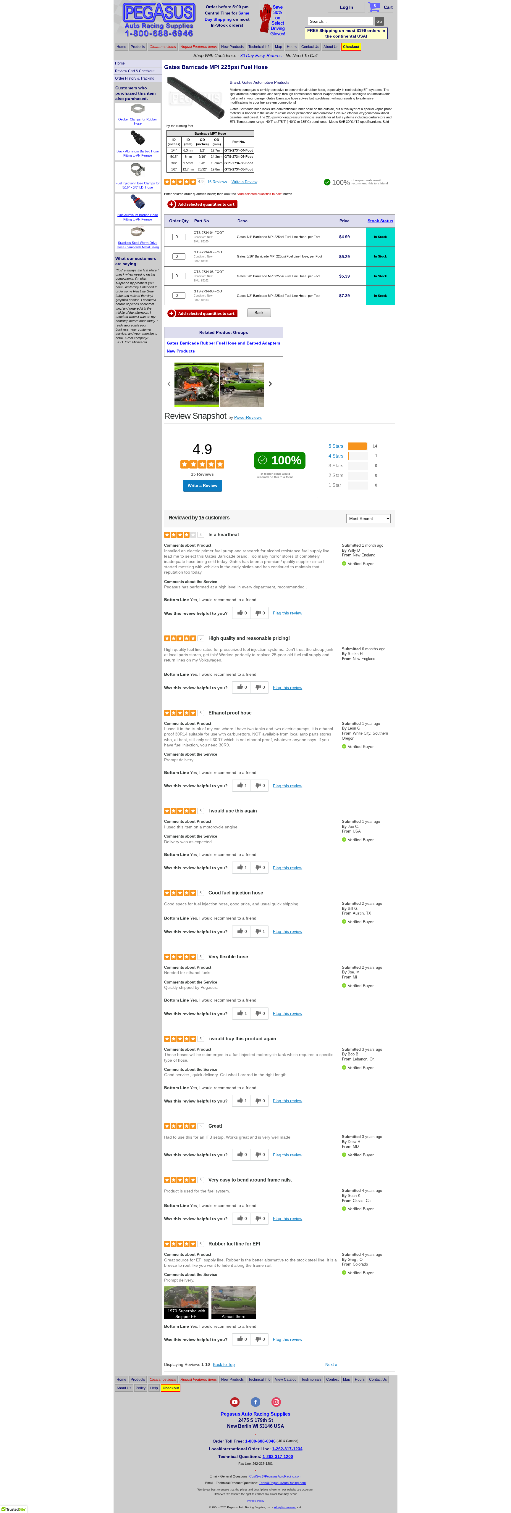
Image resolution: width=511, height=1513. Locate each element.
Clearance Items (163, 47)
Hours (292, 47)
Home (121, 47)
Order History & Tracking (134, 78)
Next (331, 1364)
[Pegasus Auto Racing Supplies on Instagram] (276, 1405)
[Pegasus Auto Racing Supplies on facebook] (255, 1405)
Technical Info (259, 47)
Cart (383, 6)
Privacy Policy (255, 1500)
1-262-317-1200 (278, 1456)
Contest (332, 1379)
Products (138, 47)
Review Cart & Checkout (134, 71)
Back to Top (224, 1364)
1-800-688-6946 (260, 1441)
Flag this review (287, 613)
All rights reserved (285, 1507)
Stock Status (380, 220)
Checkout (351, 47)
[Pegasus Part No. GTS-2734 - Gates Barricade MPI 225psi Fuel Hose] (196, 118)
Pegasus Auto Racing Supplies (255, 1414)
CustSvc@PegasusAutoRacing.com (275, 1476)
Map (278, 47)
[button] (186, 1302)
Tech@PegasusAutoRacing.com (282, 1483)
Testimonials (311, 1379)
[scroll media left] (169, 385)
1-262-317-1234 (287, 1448)
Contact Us (310, 47)
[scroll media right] (270, 385)
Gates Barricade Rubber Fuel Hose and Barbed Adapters (223, 343)
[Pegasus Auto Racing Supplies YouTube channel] (235, 1405)
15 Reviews (217, 182)
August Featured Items (199, 47)
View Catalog (286, 1379)
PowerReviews (248, 417)
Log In (346, 7)
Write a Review (244, 182)
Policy (140, 1388)
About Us (331, 47)
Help (154, 1388)
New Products (232, 47)
